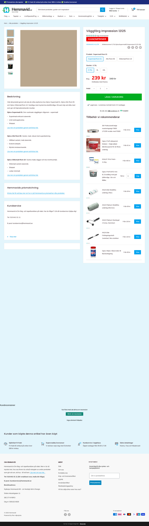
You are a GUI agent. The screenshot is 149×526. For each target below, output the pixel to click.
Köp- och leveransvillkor (67, 476)
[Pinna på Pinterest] (132, 47)
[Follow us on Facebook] (65, 514)
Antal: (88, 88)
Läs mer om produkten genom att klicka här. (22, 128)
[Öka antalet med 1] (107, 88)
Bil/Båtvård (123, 16)
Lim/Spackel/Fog (30, 16)
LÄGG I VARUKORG (114, 97)
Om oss (61, 470)
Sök (59, 466)
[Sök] (102, 10)
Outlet (135, 16)
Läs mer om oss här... (37, 472)
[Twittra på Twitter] (136, 47)
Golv (70, 16)
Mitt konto (113, 11)
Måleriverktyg (47, 16)
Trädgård (101, 16)
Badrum (60, 16)
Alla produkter (13, 23)
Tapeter (16, 16)
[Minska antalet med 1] (94, 88)
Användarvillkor (64, 483)
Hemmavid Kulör (92, 44)
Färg (5, 16)
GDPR (60, 479)
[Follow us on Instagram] (69, 514)
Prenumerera (95, 483)
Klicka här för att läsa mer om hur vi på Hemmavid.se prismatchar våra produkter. (36, 193)
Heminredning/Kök (85, 16)
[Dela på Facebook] (128, 47)
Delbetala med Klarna (100, 82)
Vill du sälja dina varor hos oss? (69, 489)
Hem (5, 23)
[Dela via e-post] (140, 47)
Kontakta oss (63, 473)
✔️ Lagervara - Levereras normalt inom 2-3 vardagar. (106, 105)
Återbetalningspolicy (65, 486)
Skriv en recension (74, 414)
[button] (91, 36)
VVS (111, 16)
